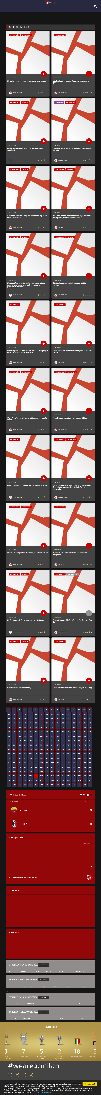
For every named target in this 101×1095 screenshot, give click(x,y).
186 (63, 758)
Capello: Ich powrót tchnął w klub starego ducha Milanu (27, 419)
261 (36, 780)
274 (19, 784)
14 (84, 709)
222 (85, 767)
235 (68, 771)
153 (58, 749)
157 (79, 749)
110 (85, 736)
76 (74, 727)
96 (9, 736)
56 (52, 723)
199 (47, 762)
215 (47, 767)
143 (90, 745)
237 (79, 771)
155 (68, 749)
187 (68, 758)
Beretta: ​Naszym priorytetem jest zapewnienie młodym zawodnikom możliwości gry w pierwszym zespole (26, 285)
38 (41, 718)
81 (14, 732)
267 (68, 780)
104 (52, 736)
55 (47, 723)
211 (25, 767)
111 (90, 736)
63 (90, 723)
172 (74, 754)
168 (52, 754)
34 (20, 718)
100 (30, 736)
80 (9, 732)
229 (36, 771)
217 (58, 767)
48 (9, 723)
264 (52, 780)
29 (79, 714)
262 (41, 780)
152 (52, 749)
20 (31, 714)
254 (85, 776)
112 (9, 740)
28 (74, 714)
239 (90, 771)
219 (68, 767)
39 (47, 718)
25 (58, 714)
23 (47, 714)
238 (85, 771)
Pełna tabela (43, 965)
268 (74, 780)
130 (20, 745)
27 (68, 714)
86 (41, 732)
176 (9, 758)
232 (52, 771)
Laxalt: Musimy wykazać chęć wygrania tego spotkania (25, 149)
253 (79, 776)
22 (41, 714)
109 (79, 736)
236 (74, 771)
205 (79, 762)
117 (36, 740)
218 (63, 767)
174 (85, 754)
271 (90, 780)
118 (41, 740)
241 (14, 776)
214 (41, 767)
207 (90, 762)
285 (79, 784)
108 (74, 736)
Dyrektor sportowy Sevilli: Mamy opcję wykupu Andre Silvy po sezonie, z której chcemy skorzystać (72, 487)
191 (90, 758)
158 (85, 749)
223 (90, 767)
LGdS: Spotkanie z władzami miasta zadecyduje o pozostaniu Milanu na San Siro (27, 351)
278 (41, 784)
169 (58, 754)
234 (63, 771)
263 (47, 780)
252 (74, 776)
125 (79, 740)
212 (30, 767)
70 (41, 727)
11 (68, 709)
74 (63, 727)
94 (85, 732)
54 (41, 723)
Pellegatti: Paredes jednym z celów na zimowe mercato (72, 149)
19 (91, 497)
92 (74, 732)
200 (52, 762)
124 (74, 740)
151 (47, 749)
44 (74, 718)
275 (25, 784)
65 (14, 727)
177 (14, 758)
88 (52, 732)
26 (63, 714)
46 (85, 718)
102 (41, 736)
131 (25, 745)
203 (68, 762)
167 (47, 754)
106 (63, 736)
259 (25, 780)
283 (68, 784)
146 (20, 749)
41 (57, 718)
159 (90, 749)
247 (47, 776)
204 (74, 762)
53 (36, 723)
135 (47, 745)
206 (84, 762)
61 (79, 723)
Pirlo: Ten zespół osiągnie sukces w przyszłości (27, 81)
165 (36, 754)
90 (63, 732)
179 (25, 758)
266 (63, 780)
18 (19, 714)
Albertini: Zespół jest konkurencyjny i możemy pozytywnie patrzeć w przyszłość (72, 217)
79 (90, 727)
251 (68, 776)
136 (52, 745)
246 (41, 776)
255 (90, 776)
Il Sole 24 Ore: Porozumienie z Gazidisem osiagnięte (70, 554)
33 (14, 718)
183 (47, 758)
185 (58, 758)
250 (63, 776)
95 (90, 732)
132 (30, 745)
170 (63, 754)
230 (41, 771)
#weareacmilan (33, 1065)
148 (30, 749)
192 (9, 762)
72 (52, 727)
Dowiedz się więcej (42, 1092)
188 (74, 758)
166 (41, 754)
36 (30, 718)
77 (79, 727)
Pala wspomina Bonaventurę (19, 687)
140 (74, 745)
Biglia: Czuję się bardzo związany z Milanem (25, 620)
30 (85, 714)
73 (57, 727)
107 (68, 736)
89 (58, 732)
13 (79, 709)
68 (30, 727)
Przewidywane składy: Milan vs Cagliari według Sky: (72, 621)
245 (36, 776)
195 (25, 762)
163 (25, 754)
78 (85, 727)
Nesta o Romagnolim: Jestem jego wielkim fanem (27, 553)
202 (63, 762)
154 (63, 749)
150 (41, 749)
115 (25, 740)
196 (30, 762)
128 (9, 745)
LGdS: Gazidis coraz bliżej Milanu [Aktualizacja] (72, 687)
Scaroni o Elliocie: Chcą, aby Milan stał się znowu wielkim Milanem (27, 217)
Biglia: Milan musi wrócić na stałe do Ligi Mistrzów (69, 284)
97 (14, 736)
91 (68, 732)
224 (9, 771)
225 (14, 771)
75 (68, 727)
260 (30, 780)
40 (52, 718)
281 (58, 784)
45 (79, 718)
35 (25, 718)
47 (90, 718)
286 (85, 784)
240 (9, 776)
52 (30, 723)
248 (52, 776)
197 (36, 762)
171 (68, 754)
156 (74, 749)
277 (36, 784)
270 (85, 780)
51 (25, 723)
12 (73, 709)
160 (9, 754)
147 (25, 749)
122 (63, 740)
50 (20, 723)
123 (68, 740)
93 (79, 732)
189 (79, 758)
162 (20, 754)
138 (63, 745)
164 (30, 754)
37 (36, 718)
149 (36, 749)
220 (74, 767)
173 (79, 754)
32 (9, 718)
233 (58, 771)
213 (36, 767)
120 (52, 740)
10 (62, 709)
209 (14, 767)
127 (90, 740)
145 (14, 749)
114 (20, 740)
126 (85, 740)
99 (25, 736)
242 (19, 776)
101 (36, 736)
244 (30, 776)
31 (90, 714)
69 (36, 727)
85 (36, 732)
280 (52, 784)
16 (9, 714)
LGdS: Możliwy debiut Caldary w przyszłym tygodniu (71, 82)
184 (52, 758)
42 (63, 718)
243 (25, 776)
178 (20, 758)
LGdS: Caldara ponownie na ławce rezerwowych (27, 485)
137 (58, 745)
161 (14, 754)
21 (36, 714)
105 (58, 736)
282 (63, 784)
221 (79, 767)
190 (85, 758)
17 (14, 714)
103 (47, 736)
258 (19, 780)
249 (57, 776)
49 (14, 723)
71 (47, 727)
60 (74, 723)
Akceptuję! (90, 1083)
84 (30, 732)
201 (57, 762)
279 (47, 784)
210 (19, 767)
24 (52, 714)
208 (9, 767)
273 (14, 784)
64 (9, 727)
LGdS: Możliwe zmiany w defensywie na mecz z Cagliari (72, 351)
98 (20, 736)
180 (30, 758)
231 (47, 771)
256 (9, 780)
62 (85, 723)
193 (14, 762)
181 (36, 758)
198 (41, 762)
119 (47, 740)
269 (79, 780)
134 (41, 745)
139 (68, 745)
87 (47, 732)
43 (68, 718)
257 (14, 780)
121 (58, 740)
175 (90, 754)
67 (25, 727)
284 (74, 784)
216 (52, 767)
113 (14, 740)
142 (85, 745)
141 (79, 745)
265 (57, 780)
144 (9, 749)
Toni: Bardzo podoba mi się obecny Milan (70, 418)
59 (68, 723)
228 (30, 771)
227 (25, 771)
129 (14, 745)
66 (20, 727)
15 (89, 709)
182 (41, 758)
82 (20, 732)
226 (19, 771)
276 (30, 784)
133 (36, 745)
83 (25, 732)
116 (31, 740)
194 (20, 762)
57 (57, 723)
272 (9, 784)
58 (63, 723)
